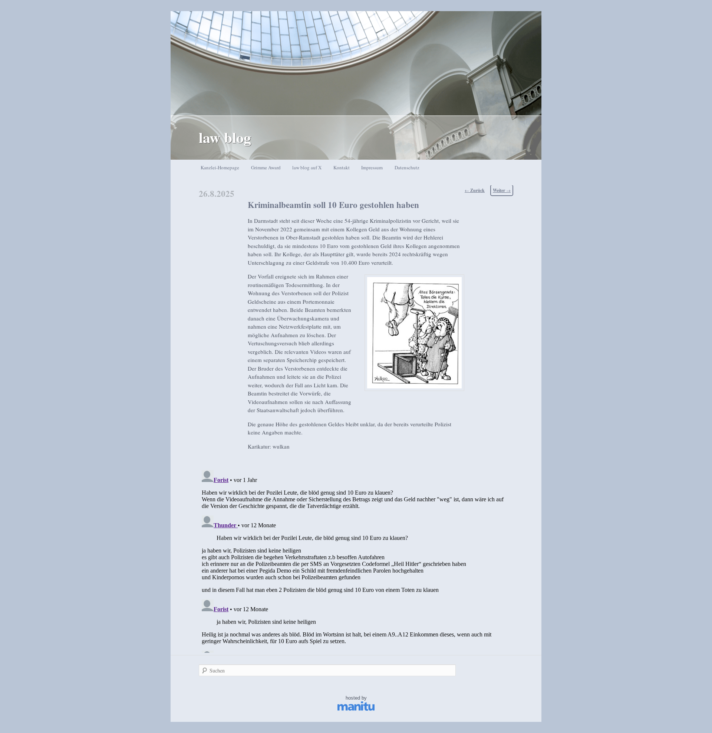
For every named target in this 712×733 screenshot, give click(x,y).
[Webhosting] (356, 709)
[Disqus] (356, 560)
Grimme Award (266, 167)
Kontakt (341, 167)
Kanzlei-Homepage (220, 167)
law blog (225, 137)
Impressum (372, 167)
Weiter (502, 190)
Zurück (475, 190)
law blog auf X (307, 167)
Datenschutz (407, 167)
